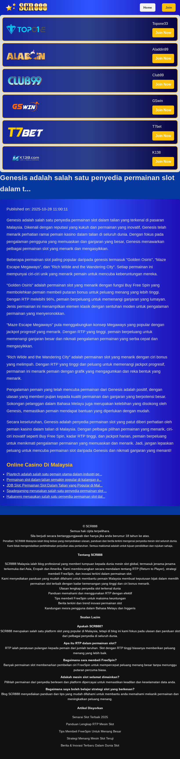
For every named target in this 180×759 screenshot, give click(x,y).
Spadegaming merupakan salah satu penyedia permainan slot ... (57, 491)
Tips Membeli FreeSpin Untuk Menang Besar (90, 731)
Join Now (163, 33)
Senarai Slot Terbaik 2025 (90, 717)
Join (169, 7)
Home (147, 7)
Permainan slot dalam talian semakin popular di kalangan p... (54, 480)
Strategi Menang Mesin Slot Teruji (90, 738)
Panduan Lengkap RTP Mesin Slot (90, 724)
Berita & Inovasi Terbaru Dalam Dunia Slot (90, 745)
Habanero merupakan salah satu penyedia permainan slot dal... (56, 496)
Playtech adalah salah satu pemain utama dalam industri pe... (54, 474)
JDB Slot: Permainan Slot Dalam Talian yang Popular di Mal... (55, 485)
